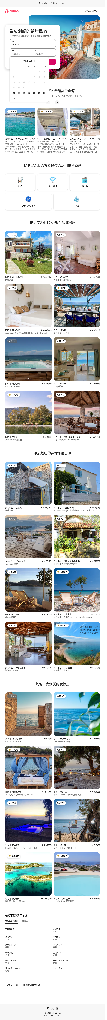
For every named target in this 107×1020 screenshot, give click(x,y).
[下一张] (57, 102)
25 (19, 93)
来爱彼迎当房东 (91, 11)
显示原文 (63, 3)
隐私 (45, 1015)
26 (24, 93)
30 (44, 93)
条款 (52, 1015)
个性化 (58, 1015)
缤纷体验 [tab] (25, 921)
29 (39, 93)
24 (14, 93)
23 (44, 87)
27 (29, 93)
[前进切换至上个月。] (14, 61)
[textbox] (21, 53)
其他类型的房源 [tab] (11, 921)
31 (14, 98)
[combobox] (33, 44)
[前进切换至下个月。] (44, 61)
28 (34, 93)
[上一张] (48, 102)
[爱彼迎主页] (12, 11)
